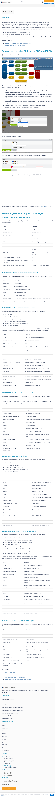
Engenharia (4, 736)
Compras (4, 730)
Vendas (3, 725)
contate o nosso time (44, 206)
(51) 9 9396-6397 (8, 775)
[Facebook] (2, 692)
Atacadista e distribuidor (8, 715)
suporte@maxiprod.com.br (10, 781)
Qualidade (4, 742)
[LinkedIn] (4, 692)
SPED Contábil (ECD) (10, 672)
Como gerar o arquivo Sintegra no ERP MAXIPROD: (18, 43)
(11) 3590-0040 (8, 773)
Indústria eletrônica (6, 704)
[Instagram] (9, 692)
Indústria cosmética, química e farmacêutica (12, 710)
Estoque (4, 733)
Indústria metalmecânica (8, 699)
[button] (26, 2)
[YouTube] (6, 692)
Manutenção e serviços (7, 718)
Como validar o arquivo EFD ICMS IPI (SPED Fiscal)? (18, 679)
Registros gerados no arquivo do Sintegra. (15, 45)
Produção (4, 739)
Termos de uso (5, 784)
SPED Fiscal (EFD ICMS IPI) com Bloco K (15, 677)
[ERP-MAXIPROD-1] (6, 2)
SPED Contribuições (10, 675)
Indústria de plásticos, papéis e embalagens (12, 707)
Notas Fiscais (5, 728)
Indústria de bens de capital (8, 702)
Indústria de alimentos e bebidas (10, 713)
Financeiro (4, 744)
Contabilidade (5, 750)
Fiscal (3, 747)
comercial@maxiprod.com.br (11, 780)
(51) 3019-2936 (8, 772)
